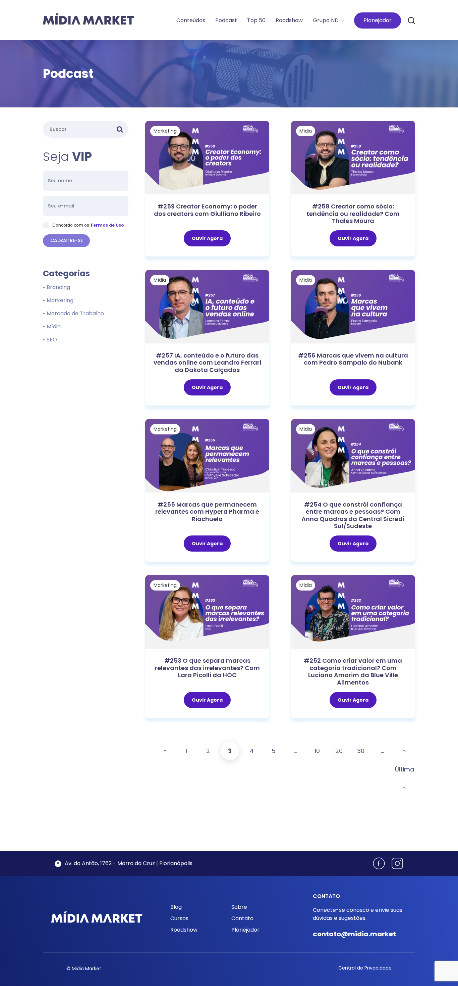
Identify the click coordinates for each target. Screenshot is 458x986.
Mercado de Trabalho (75, 313)
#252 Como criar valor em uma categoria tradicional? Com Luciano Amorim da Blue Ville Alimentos (353, 671)
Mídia (305, 131)
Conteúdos (190, 20)
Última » (404, 778)
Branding (58, 287)
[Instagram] (397, 863)
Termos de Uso (107, 225)
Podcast (226, 20)
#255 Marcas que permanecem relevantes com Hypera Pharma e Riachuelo (207, 511)
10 (317, 751)
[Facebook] (379, 863)
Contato (242, 918)
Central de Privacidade (365, 968)
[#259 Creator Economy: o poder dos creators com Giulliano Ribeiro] (207, 157)
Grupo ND (326, 20)
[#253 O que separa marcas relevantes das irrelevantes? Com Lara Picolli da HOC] (207, 611)
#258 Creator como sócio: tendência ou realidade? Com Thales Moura (353, 213)
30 (360, 751)
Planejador (377, 20)
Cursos (179, 918)
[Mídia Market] (88, 19)
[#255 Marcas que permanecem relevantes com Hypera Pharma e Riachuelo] (207, 455)
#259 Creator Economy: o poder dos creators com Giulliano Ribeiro (207, 210)
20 (339, 751)
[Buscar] (411, 20)
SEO (52, 339)
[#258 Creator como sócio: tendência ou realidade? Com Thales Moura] (353, 157)
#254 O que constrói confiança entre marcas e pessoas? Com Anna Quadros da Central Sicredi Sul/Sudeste (352, 515)
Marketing (165, 131)
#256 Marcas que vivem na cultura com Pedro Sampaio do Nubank (353, 359)
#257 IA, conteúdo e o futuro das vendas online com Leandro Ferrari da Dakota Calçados (207, 362)
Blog (176, 907)
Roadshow (289, 20)
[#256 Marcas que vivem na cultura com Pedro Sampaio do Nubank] (353, 306)
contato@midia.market (354, 934)
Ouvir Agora (207, 238)
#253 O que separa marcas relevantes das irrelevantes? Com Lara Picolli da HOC (207, 667)
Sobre (239, 907)
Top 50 (256, 20)
